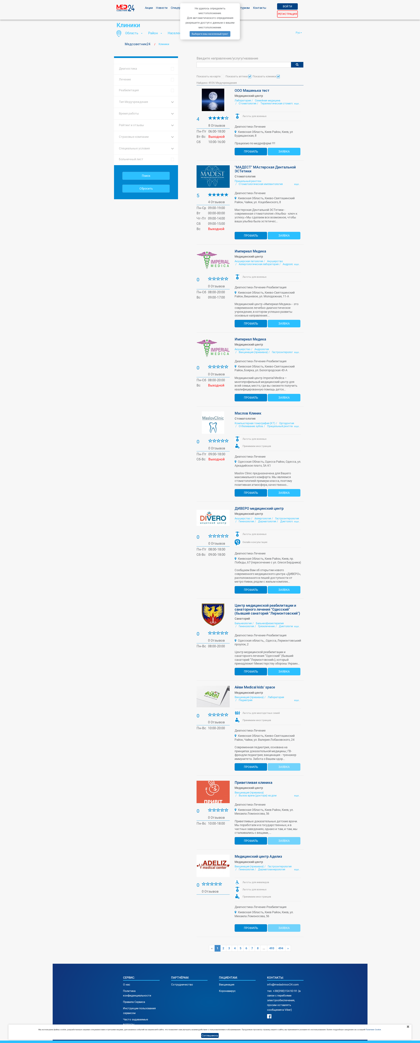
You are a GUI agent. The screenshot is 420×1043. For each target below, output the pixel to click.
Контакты (259, 8)
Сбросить (146, 188)
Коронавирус (227, 991)
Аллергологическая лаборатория (259, 264)
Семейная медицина (267, 100)
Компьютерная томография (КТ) (255, 423)
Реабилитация (129, 90)
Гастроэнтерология (284, 352)
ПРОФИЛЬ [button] (251, 151)
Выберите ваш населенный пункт (210, 34)
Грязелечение (266, 626)
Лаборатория (243, 100)
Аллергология (262, 518)
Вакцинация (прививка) (253, 352)
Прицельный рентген (248, 181)
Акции (149, 8)
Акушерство (275, 261)
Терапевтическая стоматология (280, 103)
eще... (297, 103)
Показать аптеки (237, 76)
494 (280, 948)
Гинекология (246, 521)
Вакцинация (226, 984)
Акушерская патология (249, 261)
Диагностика (128, 68)
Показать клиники (265, 76)
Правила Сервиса (134, 1002)
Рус (298, 32)
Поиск (146, 175)
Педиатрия (245, 700)
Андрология (290, 264)
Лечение (125, 79)
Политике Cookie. (373, 1030)
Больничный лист (131, 159)
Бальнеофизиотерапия (270, 623)
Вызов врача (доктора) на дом (257, 795)
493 (271, 948)
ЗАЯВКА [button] (284, 151)
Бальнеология (243, 623)
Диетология (287, 521)
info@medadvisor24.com (283, 984)
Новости (162, 8)
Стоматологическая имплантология (261, 184)
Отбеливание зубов (251, 426)
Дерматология (267, 521)
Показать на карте (209, 76)
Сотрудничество (182, 984)
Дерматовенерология (271, 869)
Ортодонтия (286, 423)
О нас (126, 984)
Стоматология (247, 103)
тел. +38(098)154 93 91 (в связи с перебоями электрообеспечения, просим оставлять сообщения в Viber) (284, 1000)
